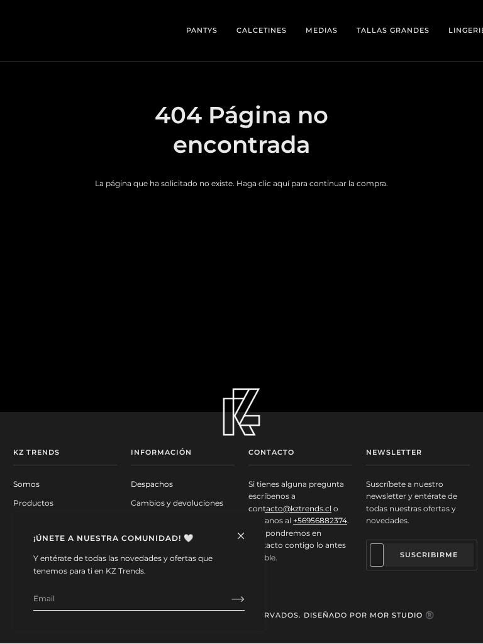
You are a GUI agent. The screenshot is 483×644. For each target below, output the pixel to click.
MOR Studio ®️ (402, 615)
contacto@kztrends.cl (289, 508)
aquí (281, 183)
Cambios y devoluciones (177, 503)
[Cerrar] (246, 530)
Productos (33, 503)
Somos (26, 484)
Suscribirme (429, 554)
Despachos (152, 484)
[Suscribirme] (228, 599)
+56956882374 (320, 520)
